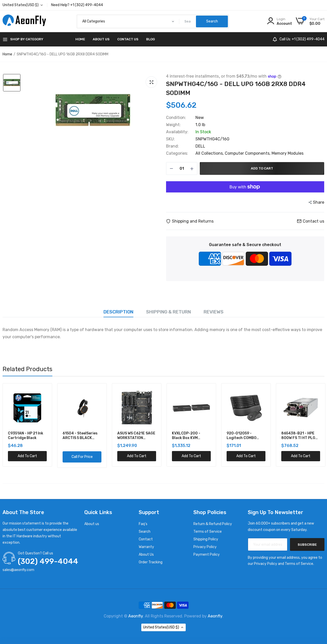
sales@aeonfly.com (18, 570)
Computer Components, (248, 153)
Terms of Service (207, 531)
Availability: (177, 132)
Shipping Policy (205, 539)
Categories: (177, 153)
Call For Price (27, 457)
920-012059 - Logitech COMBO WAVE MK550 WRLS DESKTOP (188, 435)
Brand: (172, 146)
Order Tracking (150, 562)
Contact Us (127, 39)
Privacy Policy (205, 547)
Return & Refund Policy (212, 524)
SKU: (170, 139)
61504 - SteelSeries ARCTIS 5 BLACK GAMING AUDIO (25, 435)
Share (318, 202)
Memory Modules (287, 153)
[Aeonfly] (24, 21)
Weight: (173, 125)
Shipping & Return (168, 312)
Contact (146, 539)
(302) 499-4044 (48, 561)
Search (144, 531)
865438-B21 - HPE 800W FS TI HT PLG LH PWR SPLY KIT (244, 435)
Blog (150, 39)
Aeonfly (135, 616)
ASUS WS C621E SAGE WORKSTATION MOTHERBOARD (82, 435)
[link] (42, 392)
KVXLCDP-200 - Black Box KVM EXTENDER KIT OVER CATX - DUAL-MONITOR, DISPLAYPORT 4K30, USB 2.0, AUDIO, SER (135, 435)
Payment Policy (206, 554)
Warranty (146, 547)
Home (80, 39)
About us (91, 524)
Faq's (143, 524)
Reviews (214, 312)
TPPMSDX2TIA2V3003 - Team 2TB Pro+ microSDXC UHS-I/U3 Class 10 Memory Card (301, 435)
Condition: (176, 117)
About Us (101, 39)
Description (118, 312)
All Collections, (210, 153)
